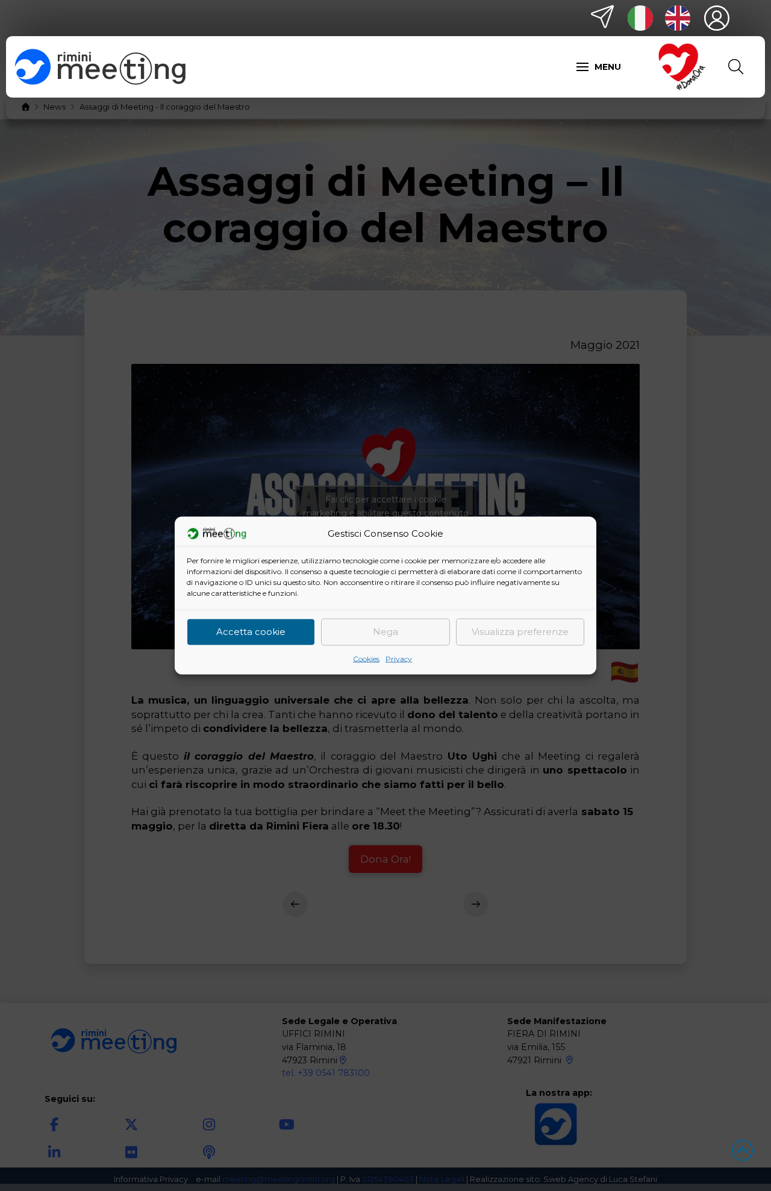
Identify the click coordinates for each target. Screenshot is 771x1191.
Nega (385, 631)
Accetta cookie (251, 631)
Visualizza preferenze (520, 631)
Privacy (399, 658)
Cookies (366, 658)
